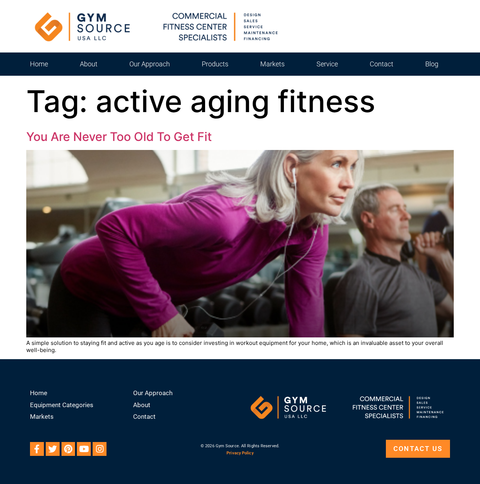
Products (215, 64)
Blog (431, 64)
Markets (272, 64)
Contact (381, 64)
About (89, 64)
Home (39, 64)
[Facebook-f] (37, 449)
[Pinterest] (68, 449)
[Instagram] (99, 449)
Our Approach (149, 64)
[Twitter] (53, 449)
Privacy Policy (239, 453)
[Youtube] (84, 449)
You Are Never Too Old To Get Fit (119, 136)
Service (327, 64)
